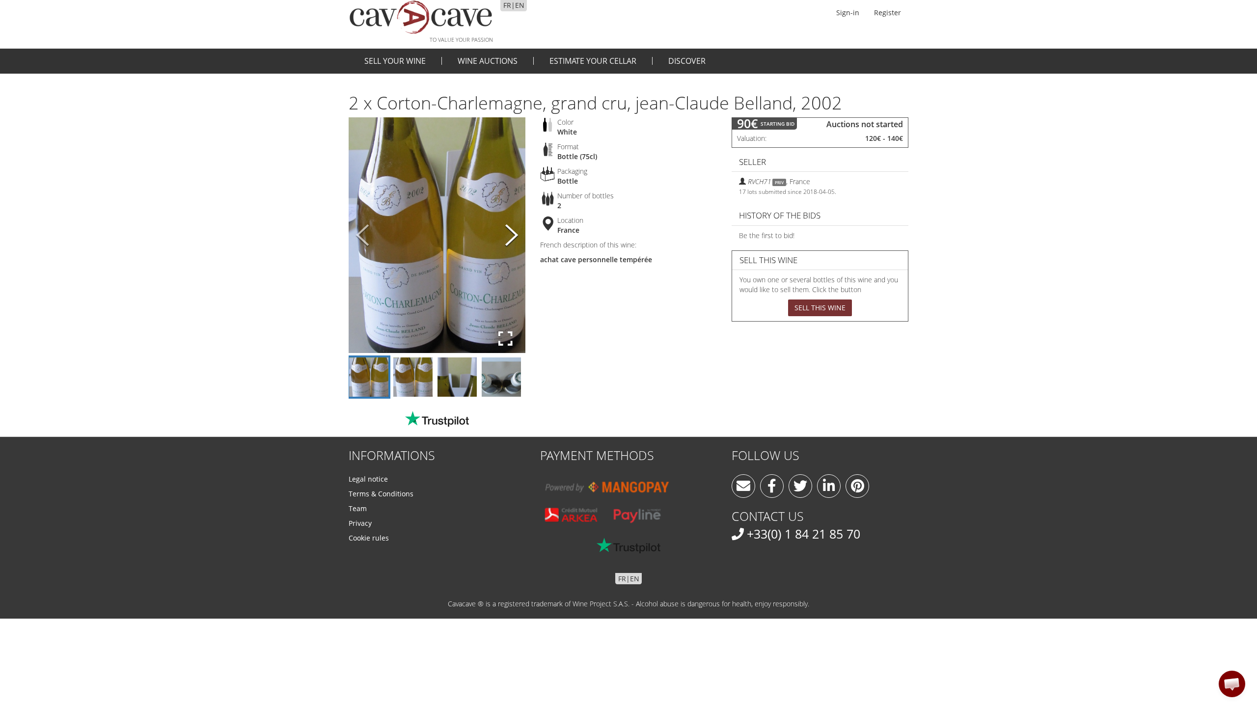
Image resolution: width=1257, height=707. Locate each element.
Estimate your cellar (592, 60)
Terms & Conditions (381, 493)
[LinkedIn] (829, 486)
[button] (1232, 684)
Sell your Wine (395, 60)
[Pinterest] (857, 486)
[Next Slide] (511, 235)
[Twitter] (800, 486)
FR (507, 5)
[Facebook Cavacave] (772, 486)
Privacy (360, 523)
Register (887, 12)
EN (519, 5)
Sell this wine (820, 307)
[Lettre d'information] (743, 486)
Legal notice (368, 479)
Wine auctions (488, 60)
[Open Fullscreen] (505, 339)
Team (358, 508)
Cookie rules (369, 538)
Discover (687, 60)
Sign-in (847, 12)
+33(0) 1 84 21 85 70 (803, 533)
